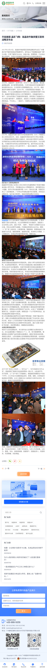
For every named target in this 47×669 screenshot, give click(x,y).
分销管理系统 (9, 526)
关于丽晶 (10, 31)
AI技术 (17, 526)
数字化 (7, 522)
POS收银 (15, 530)
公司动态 (19, 31)
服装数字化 (33, 526)
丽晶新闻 (14, 522)
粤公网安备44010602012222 (28, 658)
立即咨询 (38, 3)
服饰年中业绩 (9, 533)
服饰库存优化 (35, 530)
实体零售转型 (19, 533)
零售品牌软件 (25, 530)
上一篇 (7, 468)
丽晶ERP (30, 522)
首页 (3, 31)
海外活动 (7, 530)
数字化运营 (29, 533)
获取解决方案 (23, 502)
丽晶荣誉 (22, 522)
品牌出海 (24, 526)
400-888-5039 (13, 622)
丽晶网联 (5, 220)
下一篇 (40, 469)
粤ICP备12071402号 (9, 658)
